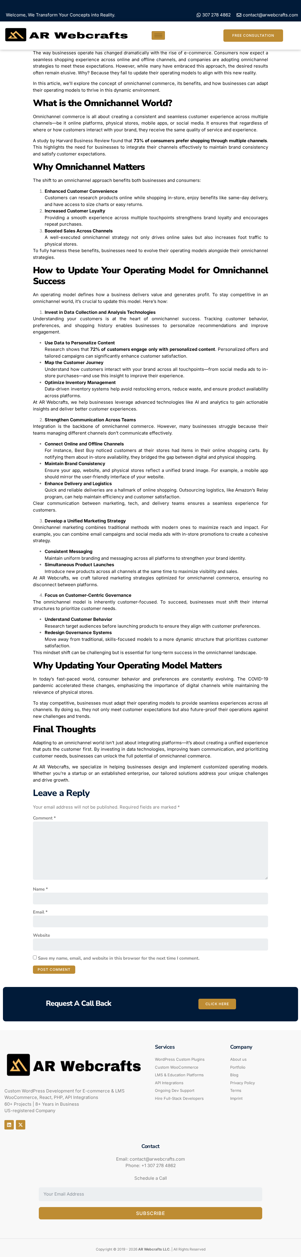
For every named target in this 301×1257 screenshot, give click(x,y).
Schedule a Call (150, 1178)
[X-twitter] (20, 1124)
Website (41, 935)
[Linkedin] (9, 1124)
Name (40, 889)
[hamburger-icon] (158, 35)
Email (40, 912)
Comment (44, 818)
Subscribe (150, 1213)
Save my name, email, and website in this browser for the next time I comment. (119, 958)
